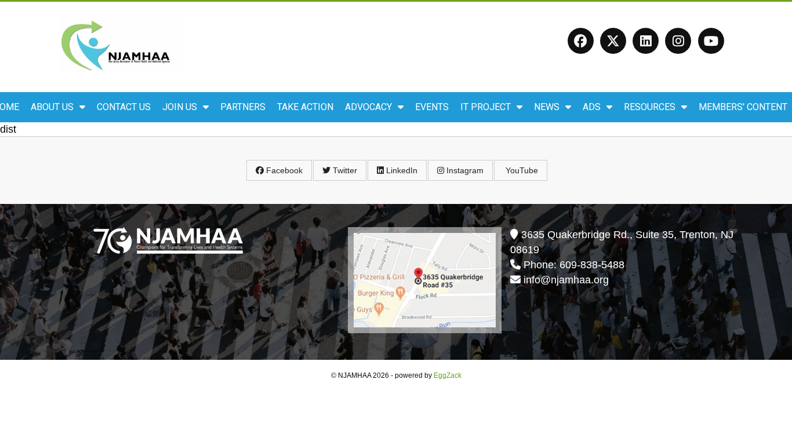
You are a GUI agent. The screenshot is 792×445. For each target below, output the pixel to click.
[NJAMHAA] (121, 70)
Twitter (343, 170)
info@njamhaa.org (566, 280)
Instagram (464, 170)
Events (432, 106)
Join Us (179, 106)
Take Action (305, 106)
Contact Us (124, 106)
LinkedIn (400, 170)
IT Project (485, 106)
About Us (52, 106)
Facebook (283, 170)
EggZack (448, 375)
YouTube (520, 170)
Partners (243, 106)
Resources (649, 106)
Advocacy (368, 106)
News (547, 106)
